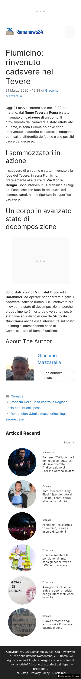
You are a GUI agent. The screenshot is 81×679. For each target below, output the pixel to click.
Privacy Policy (40, 673)
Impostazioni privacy (68, 676)
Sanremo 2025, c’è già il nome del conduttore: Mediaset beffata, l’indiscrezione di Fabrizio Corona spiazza (58, 464)
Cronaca (17, 396)
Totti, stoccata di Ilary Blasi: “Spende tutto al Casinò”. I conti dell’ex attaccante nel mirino (57, 496)
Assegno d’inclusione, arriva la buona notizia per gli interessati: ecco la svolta (58, 592)
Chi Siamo (21, 673)
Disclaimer (59, 673)
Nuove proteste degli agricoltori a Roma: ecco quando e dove (58, 624)
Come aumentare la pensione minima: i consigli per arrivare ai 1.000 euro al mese (57, 560)
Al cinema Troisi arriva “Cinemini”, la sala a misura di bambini (57, 528)
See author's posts (53, 375)
